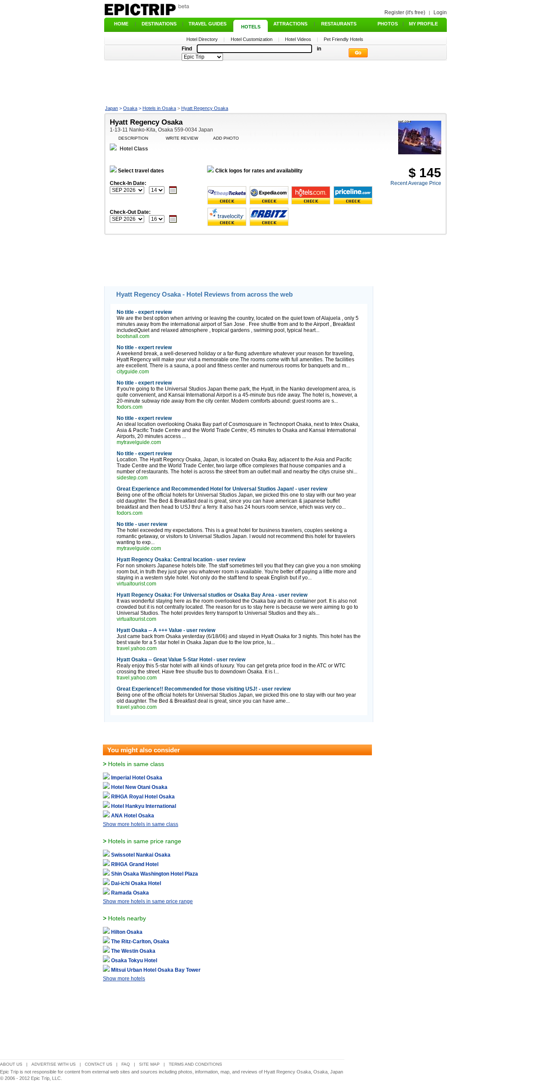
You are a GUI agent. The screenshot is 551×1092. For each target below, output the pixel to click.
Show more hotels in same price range (148, 901)
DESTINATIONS (159, 23)
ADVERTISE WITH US (53, 1064)
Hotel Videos (298, 39)
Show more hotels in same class (140, 824)
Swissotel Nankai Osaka (140, 855)
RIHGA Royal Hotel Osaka (143, 797)
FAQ (125, 1064)
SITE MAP (149, 1064)
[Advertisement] (275, 82)
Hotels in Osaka (159, 108)
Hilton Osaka (126, 932)
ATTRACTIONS (290, 23)
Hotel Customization (251, 39)
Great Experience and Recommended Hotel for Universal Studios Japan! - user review (222, 489)
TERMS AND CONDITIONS (195, 1064)
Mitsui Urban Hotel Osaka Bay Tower (156, 970)
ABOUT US (11, 1064)
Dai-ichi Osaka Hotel (136, 883)
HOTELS (250, 26)
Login (440, 12)
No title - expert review (144, 312)
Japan (111, 108)
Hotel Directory (202, 39)
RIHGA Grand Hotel (134, 864)
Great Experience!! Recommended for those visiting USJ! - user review (204, 689)
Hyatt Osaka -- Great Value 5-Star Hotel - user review (181, 660)
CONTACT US (98, 1064)
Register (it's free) (404, 12)
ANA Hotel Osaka (132, 816)
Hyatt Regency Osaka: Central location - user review (181, 560)
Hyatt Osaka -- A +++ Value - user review (166, 630)
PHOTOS (388, 23)
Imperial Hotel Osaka (136, 778)
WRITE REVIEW (182, 138)
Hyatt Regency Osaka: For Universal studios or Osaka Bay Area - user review (212, 595)
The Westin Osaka (133, 951)
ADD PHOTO (226, 138)
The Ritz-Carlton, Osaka (140, 942)
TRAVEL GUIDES (207, 23)
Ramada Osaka (130, 893)
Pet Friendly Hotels (343, 39)
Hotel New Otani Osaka (139, 787)
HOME (121, 23)
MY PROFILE (423, 23)
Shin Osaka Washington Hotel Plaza (154, 874)
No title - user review (142, 524)
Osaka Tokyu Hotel (134, 960)
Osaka (130, 108)
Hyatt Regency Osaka (204, 108)
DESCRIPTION (133, 138)
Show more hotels (124, 979)
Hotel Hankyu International (143, 806)
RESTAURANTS (338, 23)
